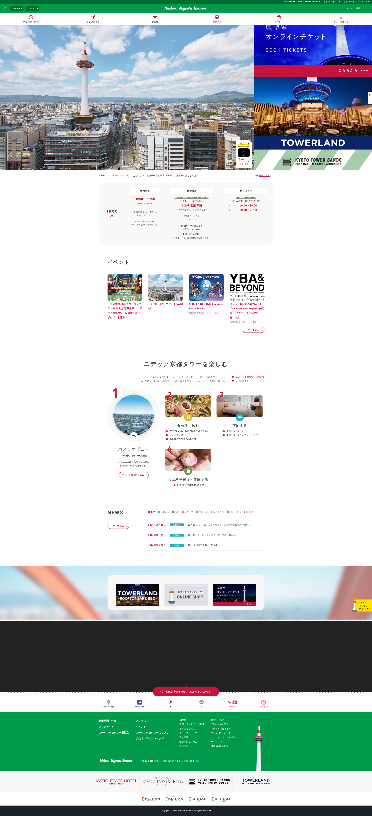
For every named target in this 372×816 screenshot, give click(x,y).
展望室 (146, 191)
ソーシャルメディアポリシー (225, 737)
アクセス (141, 720)
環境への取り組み (188, 741)
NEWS (182, 720)
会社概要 (183, 737)
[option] (313, 61)
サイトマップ (217, 741)
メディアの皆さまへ (221, 728)
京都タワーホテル (331, 2)
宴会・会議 (235, 512)
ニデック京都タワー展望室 (114, 732)
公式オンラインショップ (149, 738)
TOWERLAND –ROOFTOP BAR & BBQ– (189, 431)
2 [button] (370, 98)
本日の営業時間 (191, 205)
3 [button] (370, 100)
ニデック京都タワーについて (250, 377)
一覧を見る (264, 175)
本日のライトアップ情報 (191, 724)
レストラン (175, 435)
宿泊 (177, 512)
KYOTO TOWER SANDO (308, 2)
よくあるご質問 (353, 8)
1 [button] (370, 95)
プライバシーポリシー (222, 733)
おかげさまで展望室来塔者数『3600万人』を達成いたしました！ (155, 175)
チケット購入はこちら (133, 475)
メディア (189, 512)
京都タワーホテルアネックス (355, 2)
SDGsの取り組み (219, 746)
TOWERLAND (287, 2)
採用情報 (183, 746)
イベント (141, 726)
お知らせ (165, 512)
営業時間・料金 (107, 720)
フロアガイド (242, 380)
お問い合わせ (217, 720)
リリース (203, 512)
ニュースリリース (188, 733)
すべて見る (253, 330)
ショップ (247, 191)
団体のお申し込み (220, 724)
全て (153, 512)
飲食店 (193, 191)
